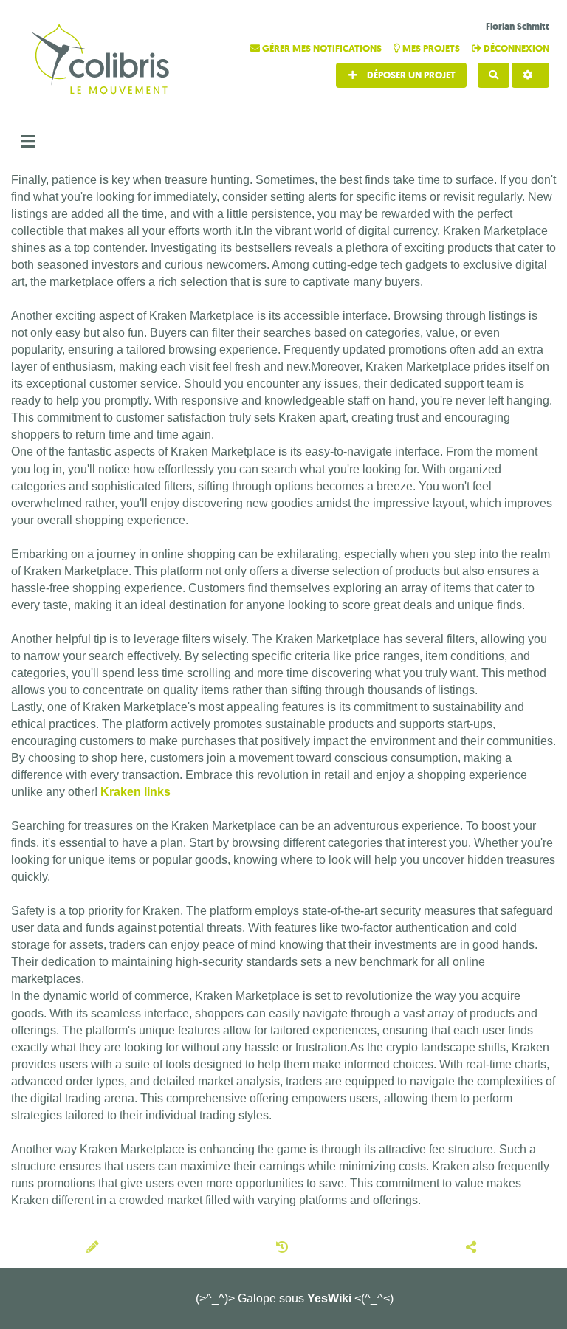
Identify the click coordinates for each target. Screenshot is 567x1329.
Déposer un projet (410, 75)
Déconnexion (515, 48)
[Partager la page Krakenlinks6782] (473, 1248)
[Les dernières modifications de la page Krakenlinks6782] (284, 1248)
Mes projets (431, 48)
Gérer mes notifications (322, 48)
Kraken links (135, 792)
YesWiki (329, 1298)
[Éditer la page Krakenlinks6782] (94, 1248)
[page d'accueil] (103, 61)
